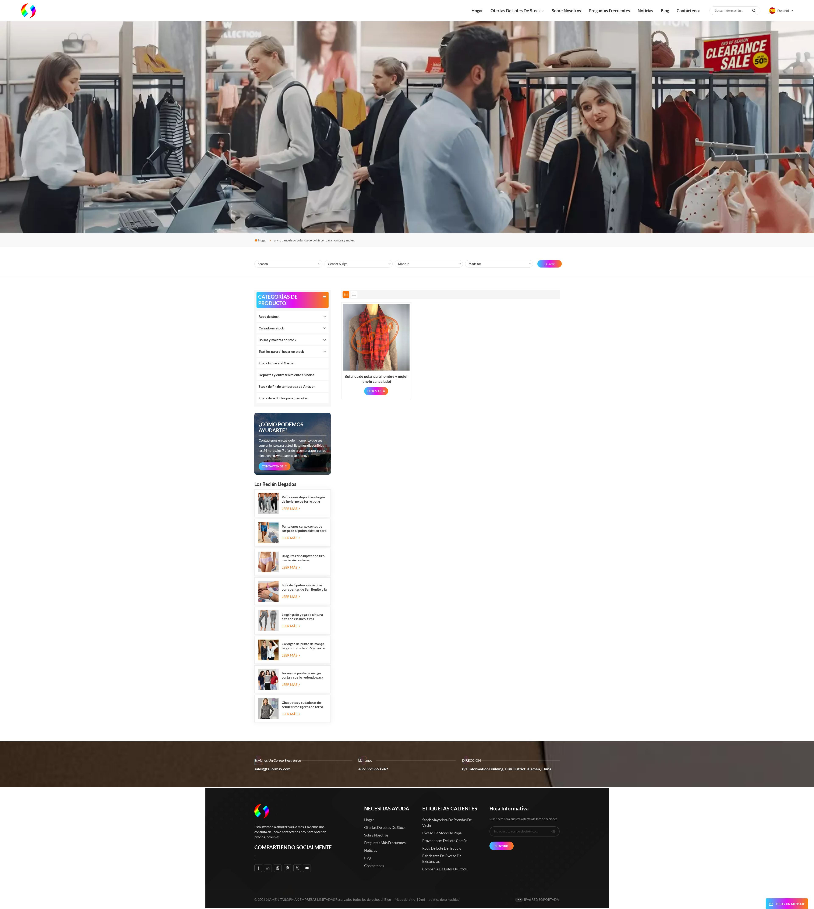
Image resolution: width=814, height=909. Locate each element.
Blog (665, 10)
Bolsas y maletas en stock (277, 340)
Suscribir (501, 846)
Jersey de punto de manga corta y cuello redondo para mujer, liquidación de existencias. (302, 675)
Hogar (477, 10)
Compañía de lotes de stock (444, 869)
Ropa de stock (269, 316)
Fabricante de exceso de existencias (441, 859)
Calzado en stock (271, 328)
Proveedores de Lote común (444, 840)
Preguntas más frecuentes (385, 843)
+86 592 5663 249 (373, 769)
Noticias (645, 10)
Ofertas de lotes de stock (516, 10)
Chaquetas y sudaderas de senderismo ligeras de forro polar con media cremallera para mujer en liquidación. (302, 704)
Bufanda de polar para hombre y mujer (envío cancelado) (376, 379)
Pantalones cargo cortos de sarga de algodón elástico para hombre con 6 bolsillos (304, 528)
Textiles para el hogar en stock (281, 351)
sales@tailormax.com (272, 769)
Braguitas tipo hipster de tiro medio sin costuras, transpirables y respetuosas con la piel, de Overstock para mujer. (304, 558)
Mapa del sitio (405, 899)
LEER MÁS (290, 508)
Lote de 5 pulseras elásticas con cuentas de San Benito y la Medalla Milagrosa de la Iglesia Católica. (304, 587)
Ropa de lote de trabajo (441, 848)
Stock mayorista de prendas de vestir (447, 823)
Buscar (550, 264)
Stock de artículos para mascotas (283, 398)
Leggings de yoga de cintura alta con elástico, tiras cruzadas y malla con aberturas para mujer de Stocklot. (302, 616)
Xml (422, 899)
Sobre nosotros (566, 10)
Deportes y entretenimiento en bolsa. (287, 375)
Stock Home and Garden (277, 363)
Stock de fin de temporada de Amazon (287, 386)
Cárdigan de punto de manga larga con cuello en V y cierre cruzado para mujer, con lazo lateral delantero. (303, 646)
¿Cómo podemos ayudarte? (281, 427)
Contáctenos (689, 10)
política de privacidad (444, 899)
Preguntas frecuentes (609, 10)
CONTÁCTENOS (273, 466)
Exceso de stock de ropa (442, 833)
